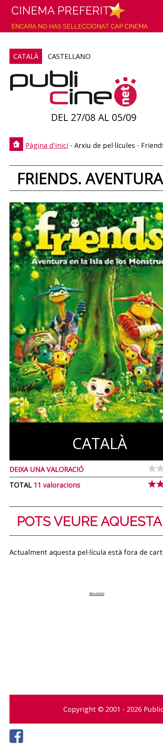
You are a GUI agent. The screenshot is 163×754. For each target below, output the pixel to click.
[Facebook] (18, 744)
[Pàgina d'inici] (73, 90)
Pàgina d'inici (46, 145)
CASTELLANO (69, 56)
